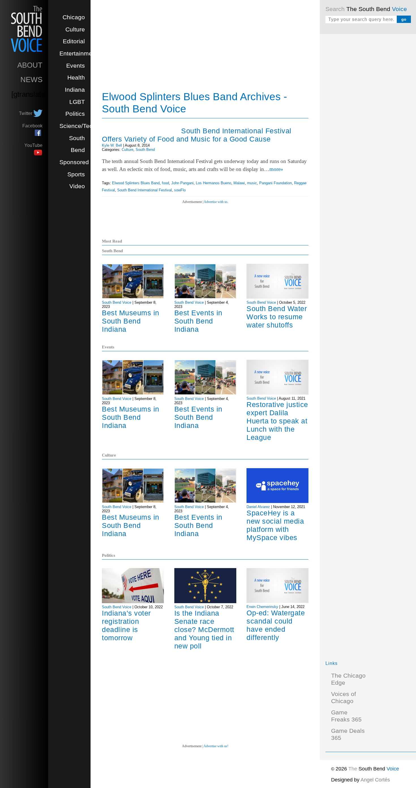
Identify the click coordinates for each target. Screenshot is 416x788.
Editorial (74, 41)
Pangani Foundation (275, 183)
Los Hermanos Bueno (213, 183)
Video (77, 186)
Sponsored (74, 162)
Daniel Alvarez (258, 507)
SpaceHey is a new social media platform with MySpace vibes (275, 525)
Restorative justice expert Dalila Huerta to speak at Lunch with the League (277, 421)
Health (76, 77)
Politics (75, 113)
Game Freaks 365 (346, 716)
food (165, 183)
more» (276, 169)
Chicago (74, 17)
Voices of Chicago (343, 698)
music (252, 183)
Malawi (239, 183)
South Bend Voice (116, 302)
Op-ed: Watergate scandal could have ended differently (275, 625)
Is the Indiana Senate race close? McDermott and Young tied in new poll (204, 629)
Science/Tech (77, 126)
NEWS (31, 79)
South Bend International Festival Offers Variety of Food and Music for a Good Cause (196, 135)
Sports (76, 174)
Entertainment (78, 53)
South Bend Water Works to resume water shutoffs (276, 317)
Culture (75, 29)
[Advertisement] (367, 124)
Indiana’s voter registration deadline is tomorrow (126, 625)
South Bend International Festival (144, 190)
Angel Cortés (375, 780)
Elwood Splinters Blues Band (136, 183)
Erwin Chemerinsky (262, 607)
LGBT (77, 101)
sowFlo (180, 190)
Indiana (75, 89)
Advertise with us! (215, 746)
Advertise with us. (216, 202)
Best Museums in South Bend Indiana (130, 321)
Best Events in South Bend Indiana (198, 321)
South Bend (145, 149)
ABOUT (29, 65)
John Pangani (182, 183)
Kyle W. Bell (112, 145)
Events (75, 65)
